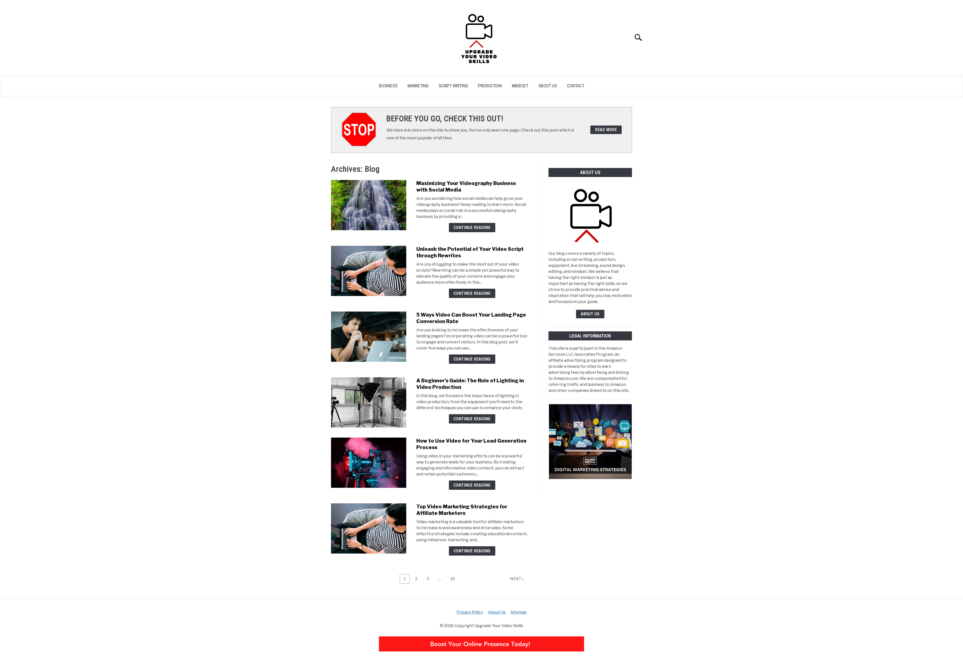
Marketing (418, 85)
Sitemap (519, 612)
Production (490, 85)
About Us (547, 85)
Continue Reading (472, 227)
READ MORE (606, 129)
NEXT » (517, 578)
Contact (575, 85)
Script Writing (453, 85)
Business (388, 85)
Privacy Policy (470, 612)
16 (454, 578)
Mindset (520, 85)
